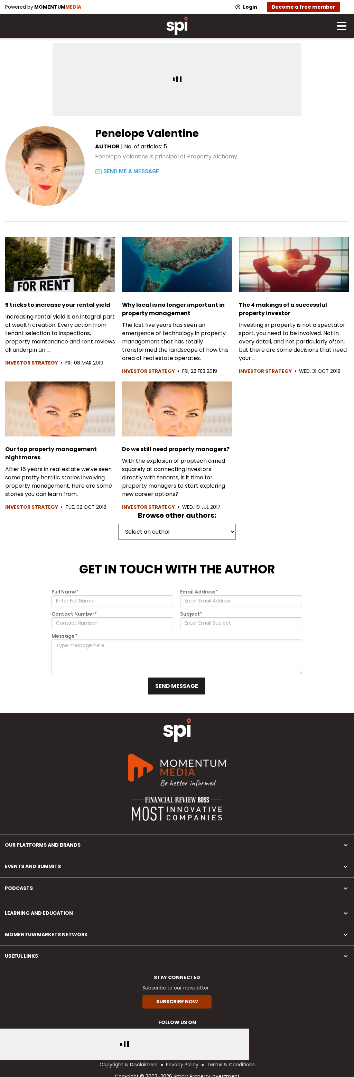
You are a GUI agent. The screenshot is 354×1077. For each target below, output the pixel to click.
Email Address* (199, 591)
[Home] (177, 730)
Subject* (191, 613)
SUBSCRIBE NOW (177, 1001)
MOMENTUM (57, 6)
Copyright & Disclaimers (129, 1064)
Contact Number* (74, 613)
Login (250, 6)
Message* (64, 636)
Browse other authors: (177, 515)
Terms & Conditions (231, 1064)
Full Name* (65, 591)
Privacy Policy (182, 1064)
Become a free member (303, 6)
